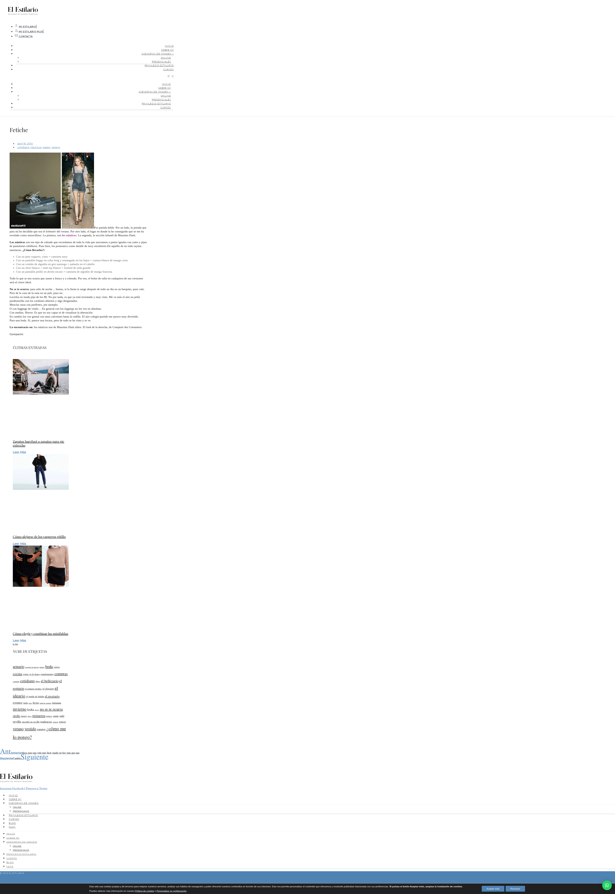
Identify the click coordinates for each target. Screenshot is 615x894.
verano (55, 147)
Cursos (168, 69)
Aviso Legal (307, 878)
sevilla (17, 721)
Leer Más (19, 452)
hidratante (56, 702)
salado (56, 716)
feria (30, 703)
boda (49, 666)
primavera (38, 715)
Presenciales (161, 61)
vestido (30, 728)
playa (30, 716)
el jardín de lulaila (35, 696)
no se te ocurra (51, 709)
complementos (47, 674)
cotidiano (23, 147)
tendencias (46, 721)
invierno (19, 709)
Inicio (169, 46)
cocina (17, 673)
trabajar (55, 722)
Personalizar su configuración (172, 891)
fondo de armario (45, 703)
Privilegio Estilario (159, 65)
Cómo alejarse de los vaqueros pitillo (39, 536)
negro (37, 710)
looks (30, 709)
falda (25, 702)
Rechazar (515, 888)
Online (166, 57)
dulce (38, 681)
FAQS (12, 827)
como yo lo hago (31, 674)
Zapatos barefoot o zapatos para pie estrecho (38, 443)
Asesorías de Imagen (24, 803)
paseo (46, 147)
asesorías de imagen (32, 667)
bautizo (42, 667)
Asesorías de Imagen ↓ (158, 53)
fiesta (36, 703)
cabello (57, 667)
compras (61, 673)
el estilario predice (33, 688)
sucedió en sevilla (31, 721)
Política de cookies (144, 891)
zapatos (41, 729)
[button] (91, 76)
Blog (12, 823)
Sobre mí (167, 50)
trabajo (62, 721)
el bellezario (49, 680)
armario (18, 666)
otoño (16, 716)
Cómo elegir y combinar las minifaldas (40, 633)
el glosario (48, 688)
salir (61, 716)
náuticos (35, 147)
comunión (16, 681)
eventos (17, 702)
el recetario (52, 696)
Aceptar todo (493, 888)
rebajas (49, 716)
